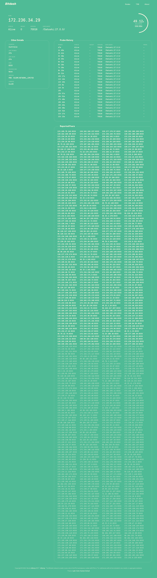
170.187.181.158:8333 (134, 141)
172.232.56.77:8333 (133, 223)
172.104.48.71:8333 (66, 272)
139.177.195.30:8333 (133, 333)
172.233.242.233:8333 (111, 326)
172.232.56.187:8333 (133, 295)
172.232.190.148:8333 (89, 157)
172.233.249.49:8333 (89, 175)
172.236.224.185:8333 (89, 277)
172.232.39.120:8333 (89, 210)
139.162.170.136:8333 (67, 295)
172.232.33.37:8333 (88, 251)
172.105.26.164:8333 (111, 180)
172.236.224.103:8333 (111, 146)
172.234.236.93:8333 (111, 341)
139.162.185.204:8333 (111, 182)
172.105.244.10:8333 (111, 157)
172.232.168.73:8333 (133, 272)
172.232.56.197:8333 (111, 267)
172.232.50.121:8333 (111, 264)
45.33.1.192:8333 (87, 259)
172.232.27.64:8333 (66, 152)
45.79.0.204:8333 (109, 241)
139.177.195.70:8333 (133, 210)
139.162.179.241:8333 (111, 262)
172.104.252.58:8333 (133, 308)
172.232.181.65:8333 (111, 198)
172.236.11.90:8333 (88, 239)
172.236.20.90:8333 (66, 326)
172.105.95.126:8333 (111, 259)
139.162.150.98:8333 (67, 134)
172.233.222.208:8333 (89, 177)
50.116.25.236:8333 (88, 305)
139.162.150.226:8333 (67, 318)
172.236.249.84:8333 (67, 305)
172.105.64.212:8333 (111, 187)
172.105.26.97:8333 (66, 226)
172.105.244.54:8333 (89, 341)
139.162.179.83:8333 (111, 295)
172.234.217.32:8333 (89, 328)
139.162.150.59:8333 (133, 290)
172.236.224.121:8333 (134, 172)
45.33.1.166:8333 (87, 236)
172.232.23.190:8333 (133, 318)
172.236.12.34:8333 (110, 298)
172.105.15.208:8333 (133, 226)
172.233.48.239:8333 (89, 149)
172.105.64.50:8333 (133, 323)
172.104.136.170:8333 (89, 298)
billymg (33, 568)
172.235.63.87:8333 (133, 285)
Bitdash (10, 4)
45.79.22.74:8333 (65, 333)
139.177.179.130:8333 (89, 141)
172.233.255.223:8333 (111, 144)
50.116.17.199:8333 (66, 149)
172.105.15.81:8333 (110, 287)
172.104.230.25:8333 (133, 187)
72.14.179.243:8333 (88, 152)
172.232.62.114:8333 (133, 275)
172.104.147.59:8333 (67, 249)
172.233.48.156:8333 (89, 303)
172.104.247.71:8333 (111, 300)
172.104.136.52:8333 (111, 218)
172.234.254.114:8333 (111, 292)
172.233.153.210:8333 (134, 139)
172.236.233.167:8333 (111, 190)
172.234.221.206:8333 (134, 249)
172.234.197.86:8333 (89, 234)
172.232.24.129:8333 (111, 239)
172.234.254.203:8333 (67, 277)
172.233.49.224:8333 (111, 249)
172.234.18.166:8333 (133, 257)
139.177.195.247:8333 (134, 146)
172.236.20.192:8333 (111, 321)
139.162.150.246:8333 (67, 313)
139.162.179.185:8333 (89, 300)
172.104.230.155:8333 (67, 162)
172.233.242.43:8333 (111, 223)
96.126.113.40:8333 (66, 234)
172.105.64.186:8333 (111, 234)
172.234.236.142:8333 (89, 272)
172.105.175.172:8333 (89, 295)
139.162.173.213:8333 (89, 167)
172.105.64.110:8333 (133, 162)
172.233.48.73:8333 (110, 149)
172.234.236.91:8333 (67, 244)
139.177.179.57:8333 (111, 131)
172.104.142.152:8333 (134, 218)
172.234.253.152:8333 (134, 267)
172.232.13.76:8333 (88, 254)
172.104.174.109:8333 (67, 336)
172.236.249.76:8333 (111, 134)
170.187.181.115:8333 (111, 254)
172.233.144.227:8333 (134, 269)
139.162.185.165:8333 (134, 298)
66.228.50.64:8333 (88, 205)
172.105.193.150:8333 (134, 321)
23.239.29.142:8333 (66, 241)
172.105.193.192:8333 (89, 257)
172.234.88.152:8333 (67, 164)
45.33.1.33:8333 (131, 331)
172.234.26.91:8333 (66, 193)
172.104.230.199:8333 (67, 323)
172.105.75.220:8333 (67, 172)
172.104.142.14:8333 (133, 203)
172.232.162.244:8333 (89, 313)
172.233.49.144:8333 (89, 262)
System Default (85, 571)
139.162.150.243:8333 (111, 313)
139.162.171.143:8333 (67, 308)
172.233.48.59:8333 (88, 316)
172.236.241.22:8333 (133, 208)
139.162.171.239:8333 (89, 318)
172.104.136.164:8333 (111, 318)
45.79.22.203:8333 (66, 144)
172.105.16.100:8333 (111, 344)
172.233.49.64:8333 (133, 182)
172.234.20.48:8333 (66, 182)
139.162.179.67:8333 (67, 177)
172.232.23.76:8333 (88, 308)
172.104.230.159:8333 (134, 159)
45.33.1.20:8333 (109, 305)
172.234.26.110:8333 (89, 182)
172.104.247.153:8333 (67, 310)
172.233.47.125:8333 (133, 300)
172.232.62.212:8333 (89, 200)
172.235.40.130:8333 (133, 264)
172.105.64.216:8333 (133, 185)
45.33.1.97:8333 (131, 170)
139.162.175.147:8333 (89, 187)
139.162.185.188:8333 (134, 134)
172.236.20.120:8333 (111, 141)
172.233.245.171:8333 (67, 282)
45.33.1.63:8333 (87, 198)
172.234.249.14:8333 (111, 221)
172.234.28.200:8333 (89, 241)
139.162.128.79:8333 (133, 262)
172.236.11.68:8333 (88, 164)
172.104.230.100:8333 (89, 292)
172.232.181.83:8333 (133, 310)
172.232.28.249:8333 (111, 139)
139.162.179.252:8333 (89, 344)
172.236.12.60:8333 (110, 164)
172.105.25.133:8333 (89, 223)
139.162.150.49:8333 (89, 264)
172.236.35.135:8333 (111, 336)
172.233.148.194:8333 (89, 216)
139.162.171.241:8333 (89, 321)
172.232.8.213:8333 (66, 216)
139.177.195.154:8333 (67, 292)
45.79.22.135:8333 (66, 154)
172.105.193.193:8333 (111, 257)
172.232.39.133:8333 (133, 236)
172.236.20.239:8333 (111, 162)
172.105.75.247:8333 (67, 280)
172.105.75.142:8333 (67, 131)
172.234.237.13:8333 (133, 316)
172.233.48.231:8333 (89, 213)
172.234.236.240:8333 (134, 244)
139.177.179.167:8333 (111, 231)
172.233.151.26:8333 (67, 269)
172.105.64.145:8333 (133, 292)
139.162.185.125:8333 (111, 193)
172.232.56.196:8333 (89, 267)
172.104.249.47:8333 (133, 152)
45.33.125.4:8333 (65, 170)
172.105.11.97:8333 (110, 152)
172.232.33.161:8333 (67, 218)
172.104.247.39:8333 (111, 185)
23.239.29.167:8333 (110, 195)
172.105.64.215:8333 (133, 239)
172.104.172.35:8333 (89, 326)
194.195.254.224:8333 (89, 154)
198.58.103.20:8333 (88, 231)
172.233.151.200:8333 (111, 208)
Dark (77, 571)
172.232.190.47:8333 (133, 175)
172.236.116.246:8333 (111, 213)
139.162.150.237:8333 (89, 131)
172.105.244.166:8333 (67, 198)
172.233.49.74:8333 (88, 195)
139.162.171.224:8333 (111, 159)
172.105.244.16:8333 (111, 236)
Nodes (127, 4)
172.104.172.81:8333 (89, 333)
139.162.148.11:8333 (133, 336)
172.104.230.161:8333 (89, 244)
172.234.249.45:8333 (111, 303)
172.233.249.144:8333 (111, 251)
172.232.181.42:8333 (89, 146)
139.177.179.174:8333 (67, 254)
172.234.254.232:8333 (89, 139)
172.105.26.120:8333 (67, 203)
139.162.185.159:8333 (134, 131)
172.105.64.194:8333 (133, 205)
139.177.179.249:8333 (89, 170)
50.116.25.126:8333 (133, 213)
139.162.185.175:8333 (111, 310)
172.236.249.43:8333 (89, 162)
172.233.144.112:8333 (89, 134)
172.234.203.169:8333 (134, 246)
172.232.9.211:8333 (133, 241)
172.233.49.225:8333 (89, 249)
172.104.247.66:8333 (111, 277)
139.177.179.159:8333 (111, 200)
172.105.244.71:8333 (67, 290)
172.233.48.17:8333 (66, 167)
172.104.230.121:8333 (134, 180)
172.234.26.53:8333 (66, 136)
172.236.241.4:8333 (110, 154)
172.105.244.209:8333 (134, 282)
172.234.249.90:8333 (67, 275)
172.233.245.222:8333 (67, 159)
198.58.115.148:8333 (89, 339)
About (147, 4)
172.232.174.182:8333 (111, 205)
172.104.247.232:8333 (67, 264)
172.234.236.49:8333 (89, 323)
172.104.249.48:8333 (133, 193)
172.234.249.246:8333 (67, 236)
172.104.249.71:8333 (111, 170)
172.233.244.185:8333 (111, 275)
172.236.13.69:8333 (66, 139)
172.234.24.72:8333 (88, 221)
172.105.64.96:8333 (66, 262)
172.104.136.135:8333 (67, 187)
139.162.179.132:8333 (67, 195)
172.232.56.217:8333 (111, 316)
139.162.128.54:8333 (133, 177)
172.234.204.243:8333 (89, 336)
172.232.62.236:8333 (133, 234)
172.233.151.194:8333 (134, 164)
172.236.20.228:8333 (67, 190)
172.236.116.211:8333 (134, 341)
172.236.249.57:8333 (67, 185)
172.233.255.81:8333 (133, 254)
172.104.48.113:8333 (133, 313)
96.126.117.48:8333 (66, 287)
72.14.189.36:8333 (110, 333)
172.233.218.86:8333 (67, 303)
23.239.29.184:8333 (110, 177)
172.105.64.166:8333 (133, 231)
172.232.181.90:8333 (133, 221)
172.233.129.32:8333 (111, 323)
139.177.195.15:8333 (133, 344)
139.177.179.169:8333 (89, 226)
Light (74, 571)
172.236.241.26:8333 (111, 172)
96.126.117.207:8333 (111, 308)
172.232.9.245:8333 (133, 154)
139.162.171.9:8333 (88, 275)
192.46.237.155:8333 (89, 218)
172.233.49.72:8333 (88, 193)
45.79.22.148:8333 (110, 203)
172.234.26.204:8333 (67, 200)
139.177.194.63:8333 (133, 328)
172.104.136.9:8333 (133, 216)
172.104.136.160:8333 (67, 157)
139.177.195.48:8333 (67, 298)
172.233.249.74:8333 (89, 280)
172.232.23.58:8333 (133, 149)
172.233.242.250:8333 (111, 285)
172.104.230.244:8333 (89, 159)
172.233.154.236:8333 (134, 280)
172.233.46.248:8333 (111, 272)
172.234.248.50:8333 (133, 136)
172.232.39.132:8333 (67, 239)
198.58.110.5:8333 (66, 300)
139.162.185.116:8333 (67, 328)
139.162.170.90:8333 (111, 328)
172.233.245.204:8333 (89, 287)
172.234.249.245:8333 (89, 203)
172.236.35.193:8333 (89, 180)
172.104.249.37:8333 (89, 282)
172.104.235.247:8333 (134, 259)
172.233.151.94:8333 (133, 339)
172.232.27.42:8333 (66, 331)
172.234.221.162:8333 (67, 285)
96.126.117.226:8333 (67, 231)
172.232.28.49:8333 (66, 228)
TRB (137, 4)
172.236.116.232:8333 (67, 180)
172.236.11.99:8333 (66, 208)
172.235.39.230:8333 (133, 277)
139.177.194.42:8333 (67, 221)
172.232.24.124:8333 (133, 157)
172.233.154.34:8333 (89, 246)
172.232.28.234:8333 (133, 303)
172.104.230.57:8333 (89, 331)
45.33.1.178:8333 (109, 216)
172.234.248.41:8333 (111, 331)
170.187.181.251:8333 (89, 144)
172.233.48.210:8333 (133, 305)
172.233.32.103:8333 (133, 195)
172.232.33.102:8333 (133, 251)
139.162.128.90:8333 (67, 341)
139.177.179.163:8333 (134, 228)
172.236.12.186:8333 (133, 287)
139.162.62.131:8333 (89, 310)
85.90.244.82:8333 (66, 251)
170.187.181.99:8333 (89, 290)
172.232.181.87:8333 (111, 246)
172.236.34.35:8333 (88, 136)
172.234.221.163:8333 (89, 285)
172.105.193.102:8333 (89, 185)
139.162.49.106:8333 (89, 172)
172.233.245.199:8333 (134, 190)
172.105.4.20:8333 (132, 200)
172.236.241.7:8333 (66, 223)
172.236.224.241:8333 (111, 226)
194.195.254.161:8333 (67, 344)
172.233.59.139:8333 (67, 246)
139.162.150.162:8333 (111, 269)
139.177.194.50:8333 (133, 167)
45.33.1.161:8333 (87, 269)
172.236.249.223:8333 (134, 326)
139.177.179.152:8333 (67, 205)
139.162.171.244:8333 (111, 175)
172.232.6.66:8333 (88, 208)
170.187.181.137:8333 (134, 198)
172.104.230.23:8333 (133, 144)
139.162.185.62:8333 (111, 228)
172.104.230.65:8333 (67, 210)
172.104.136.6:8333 (66, 257)
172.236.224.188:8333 (111, 290)
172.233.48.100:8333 (89, 228)
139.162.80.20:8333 (66, 267)
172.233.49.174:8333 (111, 339)
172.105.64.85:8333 (66, 213)
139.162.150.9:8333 (110, 136)
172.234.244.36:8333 (89, 190)
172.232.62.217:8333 (111, 282)
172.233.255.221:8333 (67, 146)
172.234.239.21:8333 (67, 339)
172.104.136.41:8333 (111, 244)
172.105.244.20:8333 (67, 321)
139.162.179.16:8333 (67, 316)
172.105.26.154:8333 (111, 210)
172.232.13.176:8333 (67, 259)
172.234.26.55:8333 (66, 141)
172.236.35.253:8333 (111, 280)
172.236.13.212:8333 (111, 167)
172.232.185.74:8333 (67, 175)
